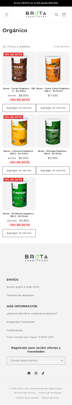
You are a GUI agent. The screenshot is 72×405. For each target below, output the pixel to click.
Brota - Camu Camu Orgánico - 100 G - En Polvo (53, 89)
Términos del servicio (25, 393)
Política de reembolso (50, 393)
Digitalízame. (55, 388)
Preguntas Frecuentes (21, 321)
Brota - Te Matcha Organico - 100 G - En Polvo (19, 215)
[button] (6, 14)
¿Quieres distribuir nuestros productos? (32, 313)
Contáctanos (15, 330)
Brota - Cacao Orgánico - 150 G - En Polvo (19, 89)
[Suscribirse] (61, 361)
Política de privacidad (27, 398)
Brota (20, 388)
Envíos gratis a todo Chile (23, 286)
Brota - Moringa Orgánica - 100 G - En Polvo (53, 152)
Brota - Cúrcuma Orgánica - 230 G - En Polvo (19, 152)
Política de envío (50, 398)
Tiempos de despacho (20, 295)
